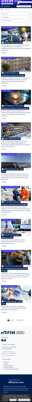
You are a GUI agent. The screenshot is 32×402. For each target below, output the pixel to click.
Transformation (6, 90)
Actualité (4, 52)
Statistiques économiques (9, 220)
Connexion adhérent (24, 6)
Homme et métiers (7, 27)
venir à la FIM (9, 353)
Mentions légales (8, 367)
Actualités (7, 9)
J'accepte (13, 400)
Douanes (4, 123)
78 (21, 320)
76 (17, 320)
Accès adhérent (8, 365)
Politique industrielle (7, 58)
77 (19, 320)
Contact (6, 362)
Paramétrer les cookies (24, 400)
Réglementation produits (9, 154)
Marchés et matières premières (10, 187)
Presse (6, 363)
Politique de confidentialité (11, 369)
